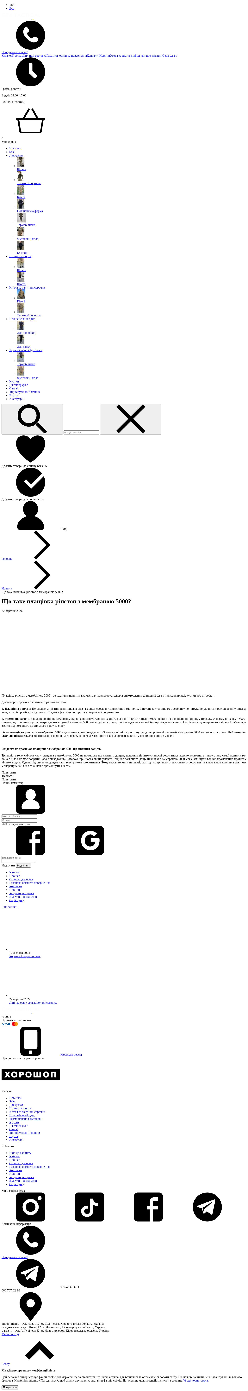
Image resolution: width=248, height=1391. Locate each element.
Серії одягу (169, 55)
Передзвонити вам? (15, 52)
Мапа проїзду (10, 1334)
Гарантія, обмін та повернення (66, 55)
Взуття (13, 395)
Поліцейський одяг (22, 318)
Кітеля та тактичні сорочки (27, 287)
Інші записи (9, 906)
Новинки (15, 148)
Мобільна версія (71, 1054)
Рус (11, 8)
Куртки (14, 381)
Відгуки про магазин (148, 55)
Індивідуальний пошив (24, 392)
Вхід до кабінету (20, 1152)
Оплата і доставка (34, 55)
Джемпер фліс (18, 385)
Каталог (7, 55)
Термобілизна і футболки (25, 350)
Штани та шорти (20, 256)
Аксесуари (16, 398)
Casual (13, 388)
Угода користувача (122, 55)
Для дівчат (16, 155)
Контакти (93, 55)
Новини (104, 55)
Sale (12, 151)
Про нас (17, 55)
